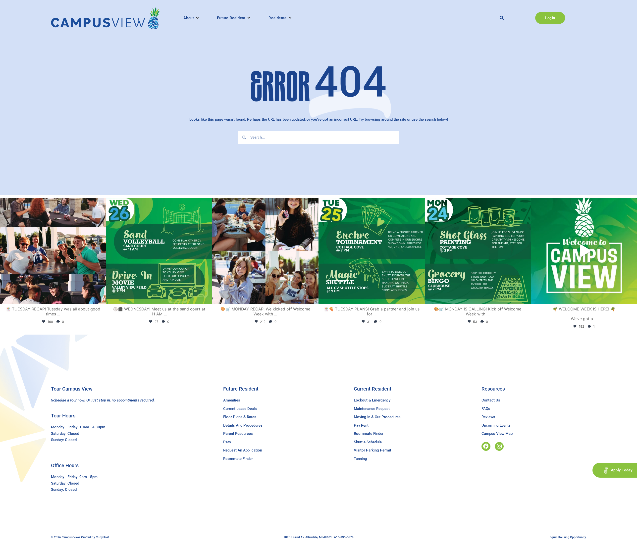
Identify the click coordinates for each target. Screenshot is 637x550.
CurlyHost (102, 537)
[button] (191, 17)
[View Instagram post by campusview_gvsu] (101, 298)
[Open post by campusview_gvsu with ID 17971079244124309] (53, 251)
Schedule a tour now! (68, 400)
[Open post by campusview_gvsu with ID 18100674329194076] (371, 251)
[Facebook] (485, 446)
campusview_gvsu (52, 203)
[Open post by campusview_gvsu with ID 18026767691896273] (584, 251)
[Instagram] (499, 446)
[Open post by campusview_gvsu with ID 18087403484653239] (478, 251)
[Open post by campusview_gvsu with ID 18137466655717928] (265, 251)
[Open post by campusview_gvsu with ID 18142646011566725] (159, 251)
